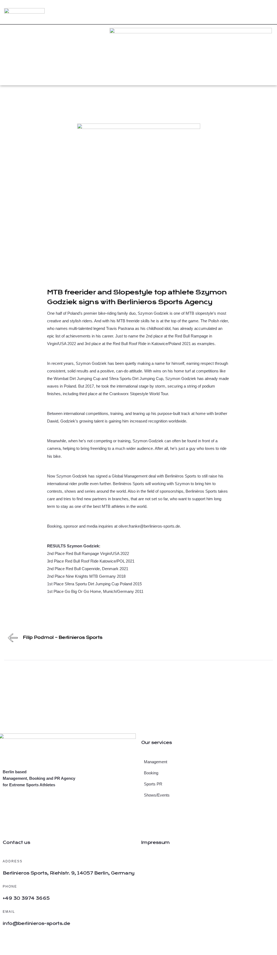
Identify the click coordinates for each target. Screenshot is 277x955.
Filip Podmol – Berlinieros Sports (62, 637)
